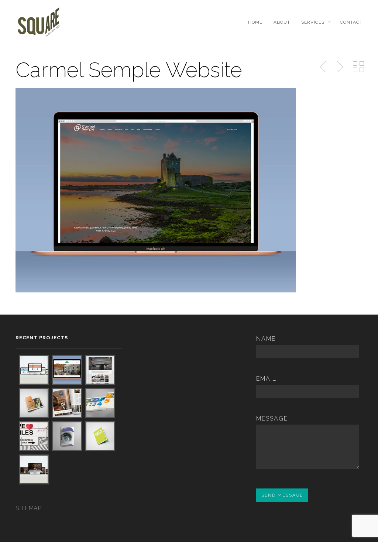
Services (312, 22)
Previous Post (323, 67)
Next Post (339, 67)
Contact (351, 22)
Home (255, 22)
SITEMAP (28, 508)
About (282, 22)
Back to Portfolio (358, 67)
